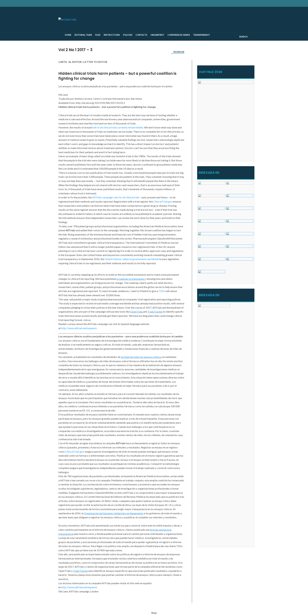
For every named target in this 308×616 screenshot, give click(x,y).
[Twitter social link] (237, 3)
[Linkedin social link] (244, 3)
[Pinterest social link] (240, 3)
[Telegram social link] (248, 3)
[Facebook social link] (233, 3)
